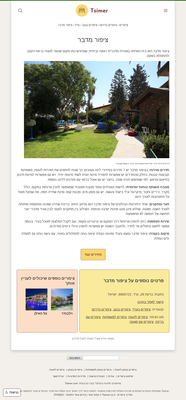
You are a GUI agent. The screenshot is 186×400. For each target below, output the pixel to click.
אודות (111, 376)
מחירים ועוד (93, 254)
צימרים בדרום (101, 309)
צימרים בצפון (75, 369)
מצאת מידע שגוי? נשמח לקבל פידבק (93, 338)
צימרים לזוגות (138, 317)
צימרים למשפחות (114, 317)
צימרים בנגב (122, 309)
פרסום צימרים (125, 376)
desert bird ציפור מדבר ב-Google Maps (132, 164)
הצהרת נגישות (97, 376)
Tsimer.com (71, 383)
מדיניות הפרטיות (76, 376)
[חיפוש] (20, 11)
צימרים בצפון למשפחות (99, 369)
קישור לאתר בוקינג (151, 302)
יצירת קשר (58, 376)
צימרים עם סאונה (141, 322)
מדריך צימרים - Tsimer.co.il (117, 394)
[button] (12, 392)
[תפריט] (165, 11)
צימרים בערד (141, 309)
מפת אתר (93, 394)
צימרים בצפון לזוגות (126, 369)
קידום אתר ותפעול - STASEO (70, 394)
